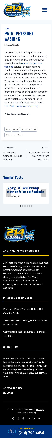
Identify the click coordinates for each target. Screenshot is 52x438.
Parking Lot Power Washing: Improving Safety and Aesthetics (25, 190)
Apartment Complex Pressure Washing (12, 154)
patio (15, 129)
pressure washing (14, 135)
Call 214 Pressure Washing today (21, 105)
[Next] (43, 193)
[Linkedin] (28, 418)
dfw (8, 129)
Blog (6, 29)
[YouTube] (38, 418)
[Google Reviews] (33, 418)
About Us (8, 287)
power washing (29, 129)
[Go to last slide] (8, 193)
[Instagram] (18, 418)
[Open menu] (45, 9)
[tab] (20, 206)
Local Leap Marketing (26, 412)
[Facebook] (13, 418)
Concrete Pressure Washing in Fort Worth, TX (39, 154)
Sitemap (40, 409)
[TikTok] (23, 418)
